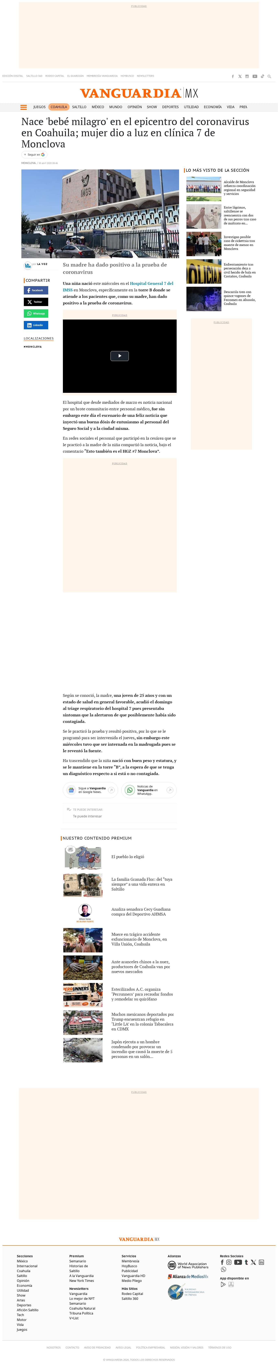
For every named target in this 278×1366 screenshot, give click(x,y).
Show (152, 107)
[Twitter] (240, 76)
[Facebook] (233, 76)
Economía (213, 107)
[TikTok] (262, 76)
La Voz (42, 264)
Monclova (28, 163)
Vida (230, 107)
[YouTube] (255, 76)
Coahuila (59, 107)
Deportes (170, 107)
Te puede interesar (87, 816)
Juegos (40, 107)
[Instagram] (247, 76)
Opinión (135, 107)
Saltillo (79, 107)
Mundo (115, 107)
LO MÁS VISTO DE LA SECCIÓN (218, 170)
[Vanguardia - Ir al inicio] (139, 92)
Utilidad (191, 107)
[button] (23, 107)
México (98, 107)
